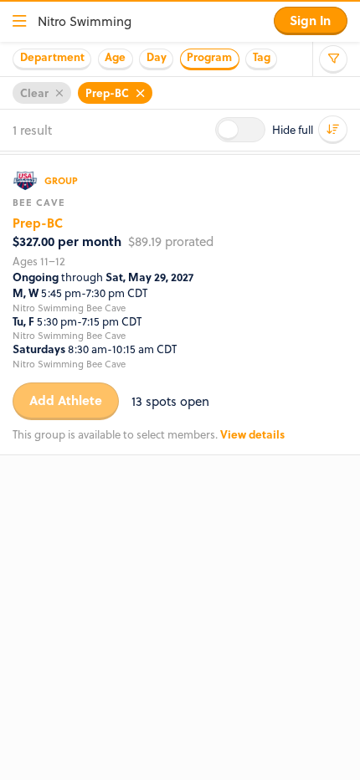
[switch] (240, 129)
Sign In (310, 20)
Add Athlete (65, 400)
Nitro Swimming (84, 21)
